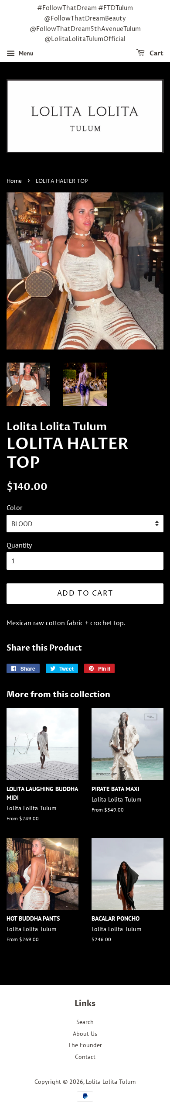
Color (14, 507)
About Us (85, 1034)
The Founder (85, 1045)
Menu (25, 53)
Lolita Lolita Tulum (111, 1082)
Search (85, 1022)
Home (14, 181)
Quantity (19, 545)
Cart (155, 53)
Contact (85, 1057)
